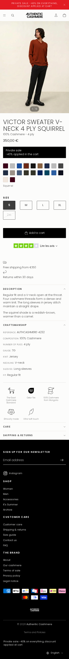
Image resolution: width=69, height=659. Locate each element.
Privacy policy (11, 576)
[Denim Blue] (19, 172)
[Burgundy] (12, 179)
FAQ (5, 545)
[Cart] (64, 15)
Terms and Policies (34, 632)
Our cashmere (12, 565)
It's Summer (10, 504)
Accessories (10, 499)
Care (7, 426)
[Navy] (46, 165)
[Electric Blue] (53, 172)
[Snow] (5, 179)
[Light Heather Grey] (12, 165)
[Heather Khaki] (33, 172)
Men (5, 494)
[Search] (12, 15)
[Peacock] (46, 172)
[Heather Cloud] (53, 165)
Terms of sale (11, 570)
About (6, 560)
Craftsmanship (15, 325)
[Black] (33, 165)
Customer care (12, 524)
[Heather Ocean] (5, 172)
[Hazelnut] (40, 165)
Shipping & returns (18, 435)
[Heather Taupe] (12, 172)
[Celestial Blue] (19, 165)
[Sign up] (62, 460)
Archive (7, 510)
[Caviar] (60, 172)
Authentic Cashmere (39, 624)
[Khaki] (26, 172)
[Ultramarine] (40, 172)
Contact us (10, 540)
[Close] (64, 5)
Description (12, 289)
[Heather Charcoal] (60, 165)
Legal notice (10, 581)
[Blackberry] (5, 165)
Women (8, 489)
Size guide (9, 535)
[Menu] (4, 15)
